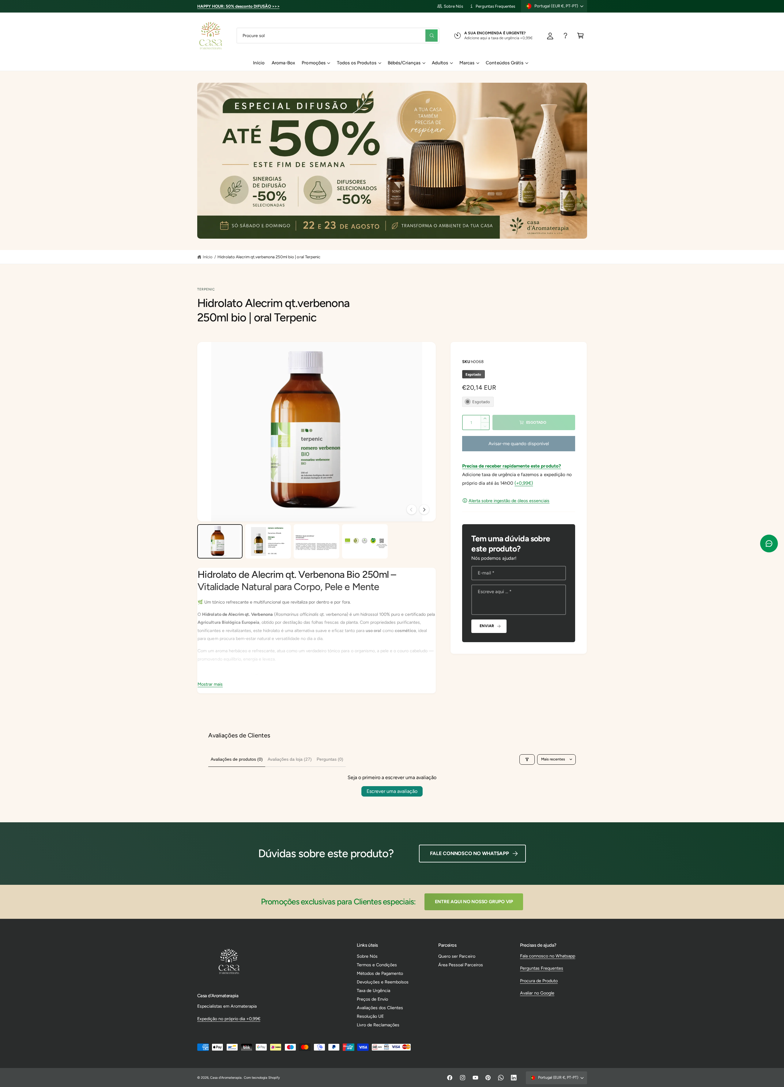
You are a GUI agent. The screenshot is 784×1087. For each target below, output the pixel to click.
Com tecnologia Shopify (262, 1078)
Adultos (440, 63)
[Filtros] (527, 759)
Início (208, 256)
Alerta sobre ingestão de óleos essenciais (509, 500)
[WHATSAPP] (565, 35)
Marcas (466, 63)
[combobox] (338, 35)
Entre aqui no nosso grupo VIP (474, 901)
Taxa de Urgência (373, 990)
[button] (580, 35)
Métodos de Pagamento (380, 973)
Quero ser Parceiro (456, 956)
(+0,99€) (523, 483)
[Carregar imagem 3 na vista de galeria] (316, 541)
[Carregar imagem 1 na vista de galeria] (220, 541)
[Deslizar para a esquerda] (412, 509)
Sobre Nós (453, 6)
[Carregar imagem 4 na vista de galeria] (364, 541)
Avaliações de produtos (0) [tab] (237, 759)
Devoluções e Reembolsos (383, 982)
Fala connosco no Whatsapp (547, 956)
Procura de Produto (539, 980)
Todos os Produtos (356, 63)
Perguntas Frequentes (495, 6)
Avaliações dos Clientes (380, 1007)
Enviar (487, 625)
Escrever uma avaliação (392, 791)
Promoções (313, 63)
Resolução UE (370, 1016)
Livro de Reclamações (378, 1025)
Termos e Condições (377, 965)
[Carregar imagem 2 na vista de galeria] (268, 541)
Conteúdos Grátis (504, 63)
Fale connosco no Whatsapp (469, 853)
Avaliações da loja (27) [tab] (290, 759)
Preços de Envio (372, 999)
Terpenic (206, 289)
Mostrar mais (210, 684)
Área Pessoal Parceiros (460, 965)
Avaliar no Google (537, 993)
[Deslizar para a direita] (424, 509)
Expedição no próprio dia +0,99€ (228, 1018)
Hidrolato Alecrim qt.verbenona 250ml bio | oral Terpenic (268, 256)
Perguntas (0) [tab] (330, 759)
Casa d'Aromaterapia (226, 1078)
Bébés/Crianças (404, 63)
